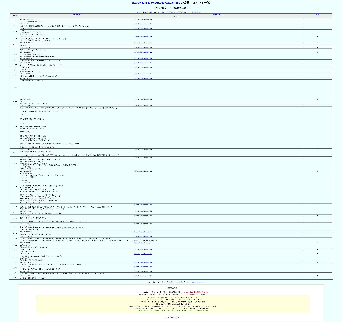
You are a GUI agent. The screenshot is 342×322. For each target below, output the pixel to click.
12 (172, 12)
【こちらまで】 (181, 299)
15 (179, 12)
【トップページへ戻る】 (173, 317)
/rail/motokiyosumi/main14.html (143, 19)
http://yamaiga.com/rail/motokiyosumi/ (156, 2)
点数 (317, 14)
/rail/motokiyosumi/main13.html (143, 28)
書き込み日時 (77, 14)
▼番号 (15, 15)
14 (177, 12)
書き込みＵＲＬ (218, 14)
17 (184, 12)
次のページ (202, 12)
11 (169, 12)
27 (187, 12)
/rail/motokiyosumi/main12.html (143, 249)
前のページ (195, 12)
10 (167, 12)
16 (182, 12)
